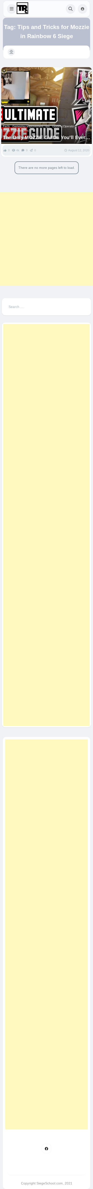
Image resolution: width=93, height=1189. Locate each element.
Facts (6, 126)
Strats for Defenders (16, 130)
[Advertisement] (46, 239)
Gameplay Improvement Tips (31, 126)
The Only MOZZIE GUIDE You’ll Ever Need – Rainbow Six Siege (44, 137)
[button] (11, 9)
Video (83, 72)
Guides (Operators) (64, 126)
